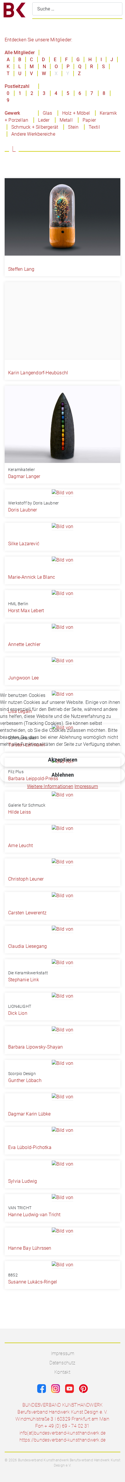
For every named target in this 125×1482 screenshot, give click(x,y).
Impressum (86, 786)
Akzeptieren (62, 760)
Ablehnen (62, 775)
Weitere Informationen (50, 786)
